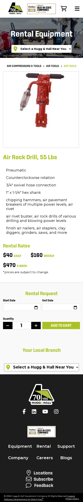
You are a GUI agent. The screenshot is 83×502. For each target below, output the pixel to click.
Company (18, 457)
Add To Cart (61, 325)
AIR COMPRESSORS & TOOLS (24, 66)
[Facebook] (25, 412)
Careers (44, 457)
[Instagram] (57, 412)
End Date (47, 300)
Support (66, 446)
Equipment (20, 446)
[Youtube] (46, 412)
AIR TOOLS (52, 66)
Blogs (66, 457)
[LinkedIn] (35, 412)
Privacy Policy (72, 499)
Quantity (8, 318)
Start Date (9, 300)
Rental (43, 446)
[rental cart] (64, 8)
